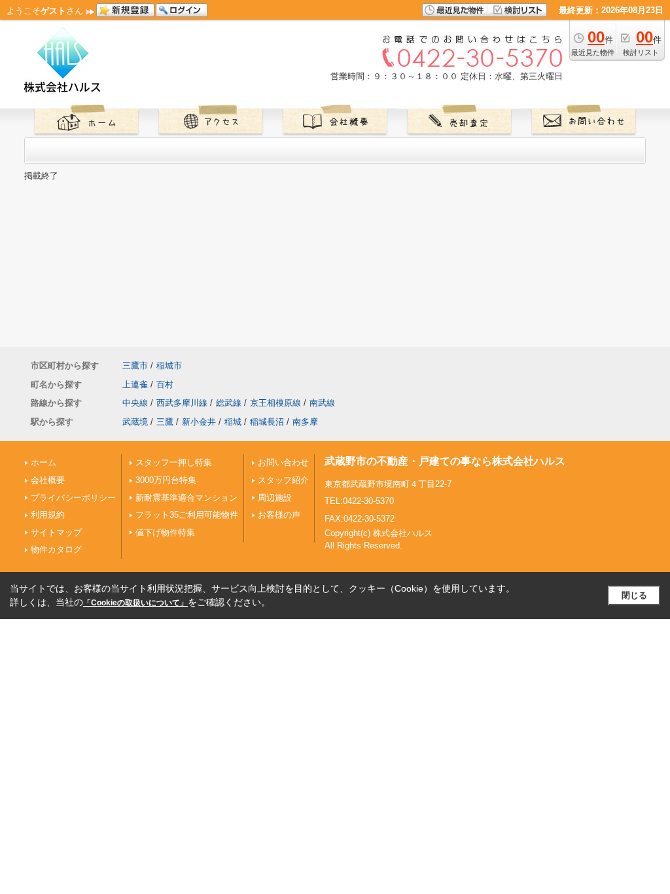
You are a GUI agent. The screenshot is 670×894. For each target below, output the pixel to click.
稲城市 (169, 365)
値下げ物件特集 (165, 532)
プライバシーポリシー (73, 498)
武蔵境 (135, 422)
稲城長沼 (267, 422)
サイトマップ (56, 532)
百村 (164, 384)
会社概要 (48, 480)
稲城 (232, 422)
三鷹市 (135, 365)
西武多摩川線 (181, 403)
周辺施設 (275, 498)
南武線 (322, 403)
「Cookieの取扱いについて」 (135, 602)
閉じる (634, 595)
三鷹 (164, 422)
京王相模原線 (275, 403)
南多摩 (305, 422)
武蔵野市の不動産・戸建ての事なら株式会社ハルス (445, 461)
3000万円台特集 (165, 480)
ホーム (43, 462)
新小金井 (199, 422)
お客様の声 (279, 515)
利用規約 (48, 515)
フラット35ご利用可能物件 (186, 515)
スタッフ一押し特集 (173, 462)
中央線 (135, 403)
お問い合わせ (283, 462)
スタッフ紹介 (283, 480)
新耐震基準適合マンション (186, 498)
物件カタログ (56, 549)
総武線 (228, 403)
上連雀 (135, 384)
